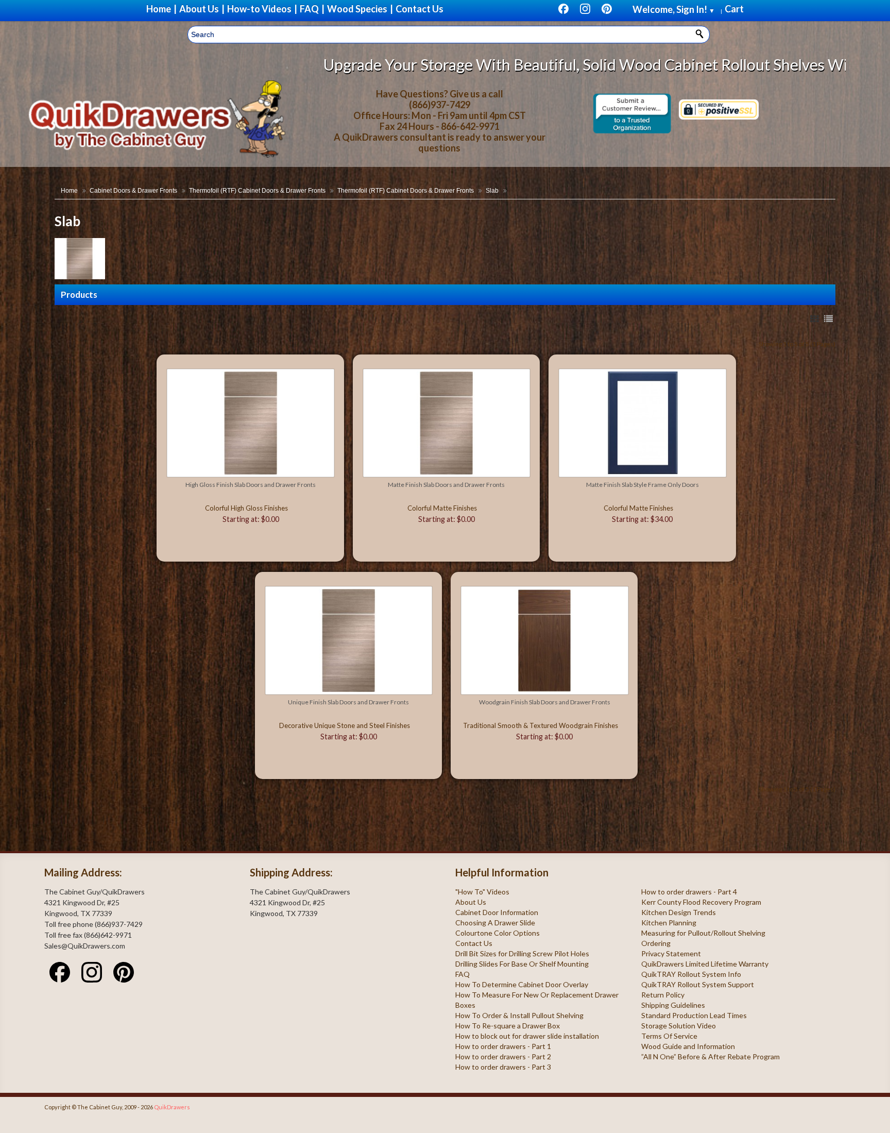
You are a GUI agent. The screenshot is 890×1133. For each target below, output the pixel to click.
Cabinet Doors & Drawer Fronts (133, 190)
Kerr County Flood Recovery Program (701, 902)
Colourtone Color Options (497, 932)
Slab (492, 190)
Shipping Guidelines (673, 1005)
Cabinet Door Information (496, 912)
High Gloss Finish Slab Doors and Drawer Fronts (250, 484)
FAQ (462, 974)
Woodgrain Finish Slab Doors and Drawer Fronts (544, 702)
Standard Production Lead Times (694, 1015)
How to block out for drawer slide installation (527, 1035)
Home (69, 190)
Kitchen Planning (668, 922)
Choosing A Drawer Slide (495, 922)
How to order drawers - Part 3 (503, 1066)
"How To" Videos (482, 891)
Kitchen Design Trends (678, 912)
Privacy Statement (671, 953)
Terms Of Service (669, 1035)
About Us (470, 902)
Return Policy (662, 994)
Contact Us (473, 943)
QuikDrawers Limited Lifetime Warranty (704, 963)
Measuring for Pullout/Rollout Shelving (703, 932)
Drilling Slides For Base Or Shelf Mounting (522, 963)
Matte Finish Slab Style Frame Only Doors (642, 484)
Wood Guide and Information (688, 1046)
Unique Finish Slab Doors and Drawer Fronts (348, 702)
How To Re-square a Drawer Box (507, 1025)
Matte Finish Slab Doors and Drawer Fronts (446, 484)
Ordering (656, 943)
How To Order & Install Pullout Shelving (519, 1015)
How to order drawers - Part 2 (503, 1056)
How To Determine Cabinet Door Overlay (521, 984)
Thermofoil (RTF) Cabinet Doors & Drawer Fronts (257, 190)
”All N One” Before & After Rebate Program (710, 1056)
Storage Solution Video (678, 1025)
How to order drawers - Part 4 (689, 891)
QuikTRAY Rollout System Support (697, 984)
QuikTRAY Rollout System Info (691, 974)
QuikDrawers (172, 1107)
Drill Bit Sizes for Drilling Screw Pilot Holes (522, 953)
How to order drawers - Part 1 (503, 1046)
